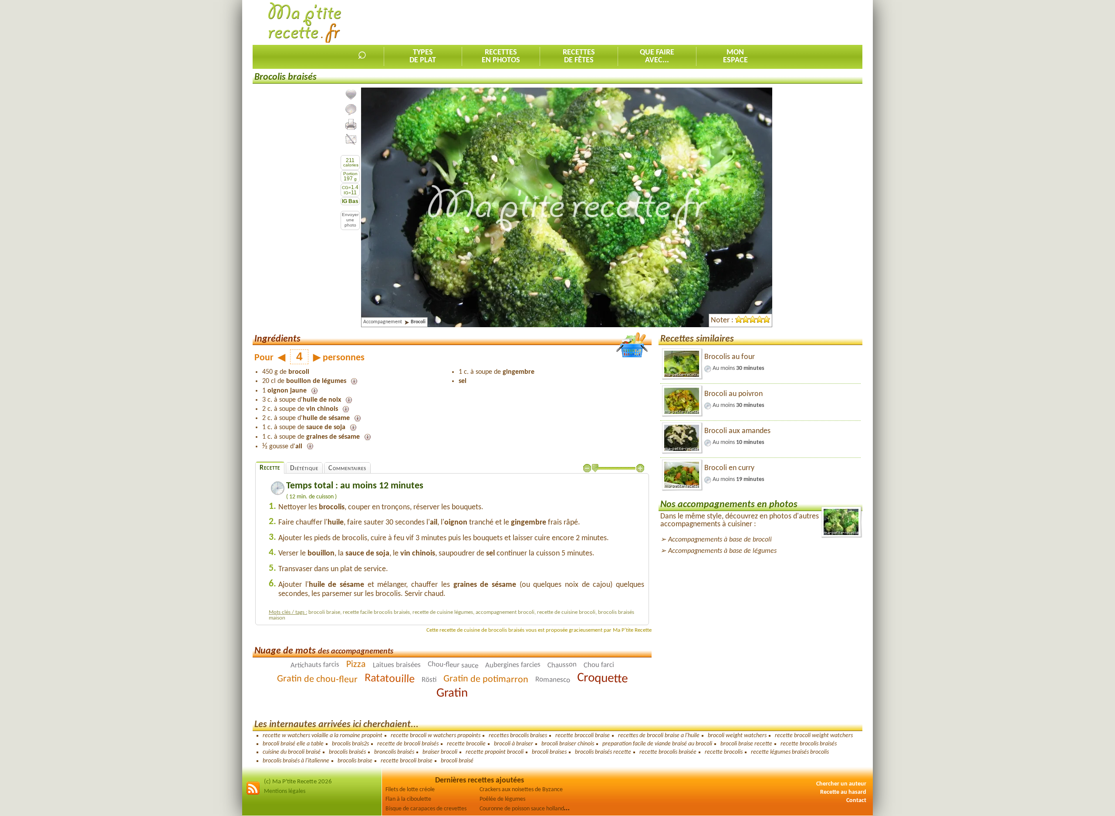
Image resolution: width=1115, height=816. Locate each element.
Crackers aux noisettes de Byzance (521, 789)
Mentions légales (284, 791)
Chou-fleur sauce (452, 665)
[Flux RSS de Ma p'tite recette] (253, 793)
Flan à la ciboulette (408, 799)
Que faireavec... (657, 56)
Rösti (428, 680)
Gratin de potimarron (485, 679)
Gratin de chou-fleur (317, 679)
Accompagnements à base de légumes (722, 551)
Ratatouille (389, 678)
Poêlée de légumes (502, 799)
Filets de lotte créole (410, 789)
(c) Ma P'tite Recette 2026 (298, 782)
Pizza (355, 665)
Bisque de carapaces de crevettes (425, 809)
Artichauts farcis (314, 665)
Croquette (602, 678)
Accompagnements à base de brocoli (720, 539)
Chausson (562, 665)
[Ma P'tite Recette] (304, 23)
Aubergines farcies (512, 665)
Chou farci (598, 665)
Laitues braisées (396, 665)
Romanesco (552, 680)
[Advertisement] (703, 22)
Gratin (452, 693)
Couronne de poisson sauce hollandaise (527, 809)
